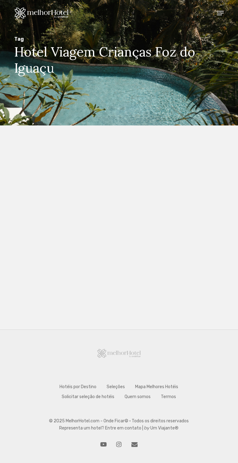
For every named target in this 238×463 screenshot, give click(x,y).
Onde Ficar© (116, 421)
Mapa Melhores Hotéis (156, 386)
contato (133, 428)
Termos (168, 396)
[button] (220, 13)
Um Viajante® (164, 428)
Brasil (30, 365)
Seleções (50, 365)
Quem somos (138, 396)
